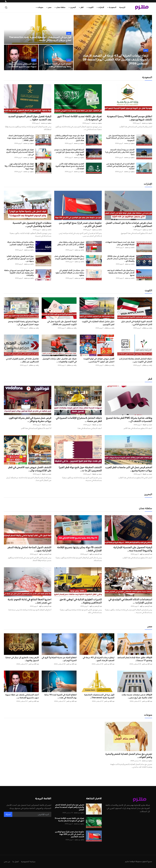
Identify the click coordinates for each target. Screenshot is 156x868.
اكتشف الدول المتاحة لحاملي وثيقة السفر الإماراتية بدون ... (29, 549)
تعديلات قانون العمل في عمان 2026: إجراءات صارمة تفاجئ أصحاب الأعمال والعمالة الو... (120, 258)
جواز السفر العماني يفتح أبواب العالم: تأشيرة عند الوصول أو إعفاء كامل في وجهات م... (20, 258)
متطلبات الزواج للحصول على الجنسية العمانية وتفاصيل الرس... (32, 224)
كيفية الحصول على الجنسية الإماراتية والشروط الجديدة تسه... (132, 549)
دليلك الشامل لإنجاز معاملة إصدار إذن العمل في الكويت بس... (135, 360)
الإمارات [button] (101, 7)
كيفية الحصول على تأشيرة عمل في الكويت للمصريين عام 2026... (62, 323)
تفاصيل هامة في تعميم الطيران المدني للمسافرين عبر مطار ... (22, 360)
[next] (148, 42)
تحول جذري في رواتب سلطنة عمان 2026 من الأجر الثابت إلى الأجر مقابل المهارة (70, 244)
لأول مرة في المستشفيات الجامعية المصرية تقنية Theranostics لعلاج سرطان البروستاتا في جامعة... (40, 39)
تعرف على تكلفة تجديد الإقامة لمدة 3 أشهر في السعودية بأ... (79, 118)
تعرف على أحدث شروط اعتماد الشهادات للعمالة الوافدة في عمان (119, 243)
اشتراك (8, 814)
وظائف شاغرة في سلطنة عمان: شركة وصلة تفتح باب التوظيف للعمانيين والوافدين (20, 244)
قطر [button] (82, 7)
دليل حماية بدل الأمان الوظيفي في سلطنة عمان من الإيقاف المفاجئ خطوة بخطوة (70, 272)
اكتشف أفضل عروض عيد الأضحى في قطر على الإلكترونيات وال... (29, 469)
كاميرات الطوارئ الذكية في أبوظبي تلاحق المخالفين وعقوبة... (81, 601)
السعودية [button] (112, 7)
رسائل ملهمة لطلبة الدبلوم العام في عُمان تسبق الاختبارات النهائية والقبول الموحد (69, 257)
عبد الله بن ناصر (147, 664)
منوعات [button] (40, 7)
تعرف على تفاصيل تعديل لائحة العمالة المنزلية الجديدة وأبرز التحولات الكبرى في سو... (20, 152)
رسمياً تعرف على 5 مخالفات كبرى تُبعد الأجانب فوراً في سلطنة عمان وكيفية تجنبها (120, 272)
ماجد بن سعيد (147, 230)
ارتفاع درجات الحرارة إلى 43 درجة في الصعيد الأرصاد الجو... (98, 659)
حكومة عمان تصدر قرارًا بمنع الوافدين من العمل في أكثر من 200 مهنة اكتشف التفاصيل (69, 834)
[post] (112, 42)
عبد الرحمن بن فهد (146, 554)
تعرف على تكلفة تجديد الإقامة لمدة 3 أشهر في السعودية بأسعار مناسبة (69, 819)
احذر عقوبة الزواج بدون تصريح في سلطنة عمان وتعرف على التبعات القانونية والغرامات (19, 272)
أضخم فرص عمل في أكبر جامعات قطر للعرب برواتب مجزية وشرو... (128, 469)
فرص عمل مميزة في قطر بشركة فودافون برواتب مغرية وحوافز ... (30, 419)
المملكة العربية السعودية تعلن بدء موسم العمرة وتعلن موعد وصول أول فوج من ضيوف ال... (69, 152)
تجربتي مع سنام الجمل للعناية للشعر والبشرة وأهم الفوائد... (128, 755)
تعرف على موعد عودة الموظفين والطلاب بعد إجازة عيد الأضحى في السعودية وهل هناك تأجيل (69, 138)
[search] (6, 7)
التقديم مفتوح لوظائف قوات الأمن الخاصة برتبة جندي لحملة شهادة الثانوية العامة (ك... (69, 166)
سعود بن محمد (147, 123)
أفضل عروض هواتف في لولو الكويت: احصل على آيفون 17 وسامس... (98, 360)
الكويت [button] (90, 7)
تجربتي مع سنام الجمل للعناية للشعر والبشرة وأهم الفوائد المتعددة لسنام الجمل (69, 807)
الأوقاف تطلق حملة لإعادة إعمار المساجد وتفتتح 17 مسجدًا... (134, 659)
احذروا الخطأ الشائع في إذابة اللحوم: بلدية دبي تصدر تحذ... (29, 601)
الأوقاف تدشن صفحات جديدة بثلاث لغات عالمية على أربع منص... (137, 696)
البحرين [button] (73, 7)
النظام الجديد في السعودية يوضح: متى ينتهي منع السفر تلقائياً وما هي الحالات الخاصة (120, 166)
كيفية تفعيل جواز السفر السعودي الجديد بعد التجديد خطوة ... (29, 118)
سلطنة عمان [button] (60, 7)
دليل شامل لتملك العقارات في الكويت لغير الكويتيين (98, 323)
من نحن (7, 861)
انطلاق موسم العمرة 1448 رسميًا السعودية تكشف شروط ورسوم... (129, 118)
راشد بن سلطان (147, 328)
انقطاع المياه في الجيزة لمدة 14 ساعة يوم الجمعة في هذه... (57, 65)
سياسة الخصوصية (28, 861)
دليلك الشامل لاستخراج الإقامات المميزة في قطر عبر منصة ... (79, 419)
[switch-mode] (6, 1)
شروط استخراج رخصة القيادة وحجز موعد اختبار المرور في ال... (23, 323)
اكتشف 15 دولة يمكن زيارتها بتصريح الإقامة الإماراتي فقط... (79, 549)
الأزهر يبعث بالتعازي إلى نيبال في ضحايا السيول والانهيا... (22, 659)
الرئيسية (122, 7)
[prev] (77, 42)
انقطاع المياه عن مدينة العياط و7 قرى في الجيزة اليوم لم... (59, 659)
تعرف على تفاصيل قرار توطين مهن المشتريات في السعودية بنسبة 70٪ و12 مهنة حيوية (19, 166)
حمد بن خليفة (147, 425)
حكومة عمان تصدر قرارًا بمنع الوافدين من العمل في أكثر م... (80, 224)
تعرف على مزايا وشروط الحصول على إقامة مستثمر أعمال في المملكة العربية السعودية (120, 138)
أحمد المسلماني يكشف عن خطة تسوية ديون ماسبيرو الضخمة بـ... (22, 696)
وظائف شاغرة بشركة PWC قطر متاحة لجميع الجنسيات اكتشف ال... (129, 419)
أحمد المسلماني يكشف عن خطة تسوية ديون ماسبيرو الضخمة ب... (22, 65)
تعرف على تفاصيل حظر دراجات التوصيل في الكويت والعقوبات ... (60, 360)
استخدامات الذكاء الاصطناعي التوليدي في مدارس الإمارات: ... (130, 601)
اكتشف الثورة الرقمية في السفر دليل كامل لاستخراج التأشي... (136, 323)
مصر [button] (49, 7)
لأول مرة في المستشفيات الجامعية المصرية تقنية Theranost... (99, 696)
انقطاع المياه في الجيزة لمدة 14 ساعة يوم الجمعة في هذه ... (60, 696)
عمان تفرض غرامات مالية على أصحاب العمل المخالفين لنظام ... (129, 224)
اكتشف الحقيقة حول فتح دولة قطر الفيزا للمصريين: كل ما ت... (80, 469)
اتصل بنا (15, 861)
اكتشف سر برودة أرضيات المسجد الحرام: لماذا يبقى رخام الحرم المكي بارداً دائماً (119, 152)
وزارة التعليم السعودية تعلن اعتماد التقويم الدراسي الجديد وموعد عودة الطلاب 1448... (20, 138)
